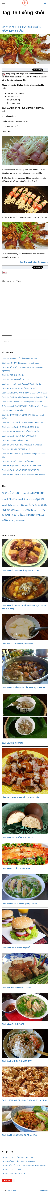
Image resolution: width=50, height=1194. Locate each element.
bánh (4, 492)
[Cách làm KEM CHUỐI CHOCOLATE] (25, 818)
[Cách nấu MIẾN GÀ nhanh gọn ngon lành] (25, 887)
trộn (23, 515)
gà (38, 499)
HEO (9, 504)
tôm (34, 514)
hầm (26, 505)
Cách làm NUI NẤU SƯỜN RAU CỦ (16, 449)
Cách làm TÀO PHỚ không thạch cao (17, 644)
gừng (4, 505)
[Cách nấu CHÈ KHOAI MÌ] (25, 716)
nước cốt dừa (20, 510)
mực (13, 510)
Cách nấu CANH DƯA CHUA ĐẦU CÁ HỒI (19, 436)
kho (31, 504)
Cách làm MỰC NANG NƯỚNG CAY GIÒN (19, 388)
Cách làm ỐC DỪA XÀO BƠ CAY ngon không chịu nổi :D (25, 397)
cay (34, 492)
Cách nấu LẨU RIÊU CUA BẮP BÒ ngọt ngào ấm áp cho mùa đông (24, 607)
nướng (29, 509)
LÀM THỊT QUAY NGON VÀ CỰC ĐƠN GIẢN (21, 797)
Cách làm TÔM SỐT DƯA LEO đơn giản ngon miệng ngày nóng (24, 1165)
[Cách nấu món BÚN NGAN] (25, 1007)
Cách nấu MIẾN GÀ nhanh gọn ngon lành (19, 904)
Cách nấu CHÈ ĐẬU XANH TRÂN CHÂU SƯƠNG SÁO (24, 393)
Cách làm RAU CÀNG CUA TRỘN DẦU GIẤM (20, 431)
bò (9, 493)
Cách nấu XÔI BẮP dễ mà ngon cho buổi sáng (20, 363)
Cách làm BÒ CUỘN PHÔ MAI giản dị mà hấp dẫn (22, 445)
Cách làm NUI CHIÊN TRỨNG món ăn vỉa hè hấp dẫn (23, 475)
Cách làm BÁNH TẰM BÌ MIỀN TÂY (17, 1061)
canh (19, 492)
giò (34, 499)
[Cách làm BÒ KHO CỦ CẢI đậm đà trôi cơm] (25, 553)
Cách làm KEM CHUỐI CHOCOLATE (17, 837)
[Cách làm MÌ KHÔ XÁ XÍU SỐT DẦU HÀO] (25, 1119)
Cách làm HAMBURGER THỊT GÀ (16, 947)
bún (13, 493)
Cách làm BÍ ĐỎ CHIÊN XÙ (13, 375)
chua (4, 499)
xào (4, 520)
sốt (15, 514)
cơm (27, 499)
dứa (31, 499)
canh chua (27, 493)
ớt (24, 520)
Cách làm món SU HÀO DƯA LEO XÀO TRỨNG (21, 384)
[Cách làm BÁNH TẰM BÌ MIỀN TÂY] (25, 1043)
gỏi (42, 499)
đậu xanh (19, 520)
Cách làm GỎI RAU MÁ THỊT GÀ (15, 379)
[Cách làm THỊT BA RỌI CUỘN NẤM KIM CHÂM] (25, 49)
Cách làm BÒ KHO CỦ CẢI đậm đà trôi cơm (19, 359)
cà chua (19, 499)
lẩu (36, 505)
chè (9, 498)
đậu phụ (11, 520)
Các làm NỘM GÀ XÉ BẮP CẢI (14, 411)
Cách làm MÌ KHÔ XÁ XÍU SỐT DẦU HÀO (19, 1135)
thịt (20, 514)
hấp (22, 504)
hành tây (16, 505)
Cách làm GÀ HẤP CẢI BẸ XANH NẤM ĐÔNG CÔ (22, 423)
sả (12, 515)
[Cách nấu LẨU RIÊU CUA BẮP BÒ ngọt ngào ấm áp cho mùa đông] (25, 589)
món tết (6, 509)
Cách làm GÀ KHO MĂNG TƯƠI (15, 440)
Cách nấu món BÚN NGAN (13, 1024)
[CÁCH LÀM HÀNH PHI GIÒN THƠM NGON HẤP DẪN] (25, 1082)
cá (23, 498)
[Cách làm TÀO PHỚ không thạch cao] (25, 627)
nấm (35, 510)
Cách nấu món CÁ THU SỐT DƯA (16, 868)
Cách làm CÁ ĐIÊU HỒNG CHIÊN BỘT (18, 461)
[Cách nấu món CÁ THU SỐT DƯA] (25, 854)
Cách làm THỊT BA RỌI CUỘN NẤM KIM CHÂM (21, 466)
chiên (41, 493)
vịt (39, 514)
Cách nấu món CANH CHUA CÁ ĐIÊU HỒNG (20, 427)
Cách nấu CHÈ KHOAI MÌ (12, 743)
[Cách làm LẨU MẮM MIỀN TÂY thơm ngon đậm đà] (25, 666)
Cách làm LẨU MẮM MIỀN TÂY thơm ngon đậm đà (23, 687)
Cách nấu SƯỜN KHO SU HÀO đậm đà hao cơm (22, 402)
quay (39, 510)
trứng (29, 514)
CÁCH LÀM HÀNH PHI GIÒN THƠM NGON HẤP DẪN (24, 1100)
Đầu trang (44, 1190)
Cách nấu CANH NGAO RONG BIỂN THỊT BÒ (21, 470)
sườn (8, 514)
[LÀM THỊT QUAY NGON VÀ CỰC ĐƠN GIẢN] (25, 771)
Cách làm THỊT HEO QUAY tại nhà (16, 987)
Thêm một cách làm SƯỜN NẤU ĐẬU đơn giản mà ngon (24, 406)
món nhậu (42, 505)
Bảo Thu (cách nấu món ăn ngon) (34, 262)
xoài (42, 515)
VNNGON (12, 1190)
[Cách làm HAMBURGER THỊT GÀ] (25, 926)
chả (13, 499)
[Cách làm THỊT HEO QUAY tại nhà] (25, 968)
